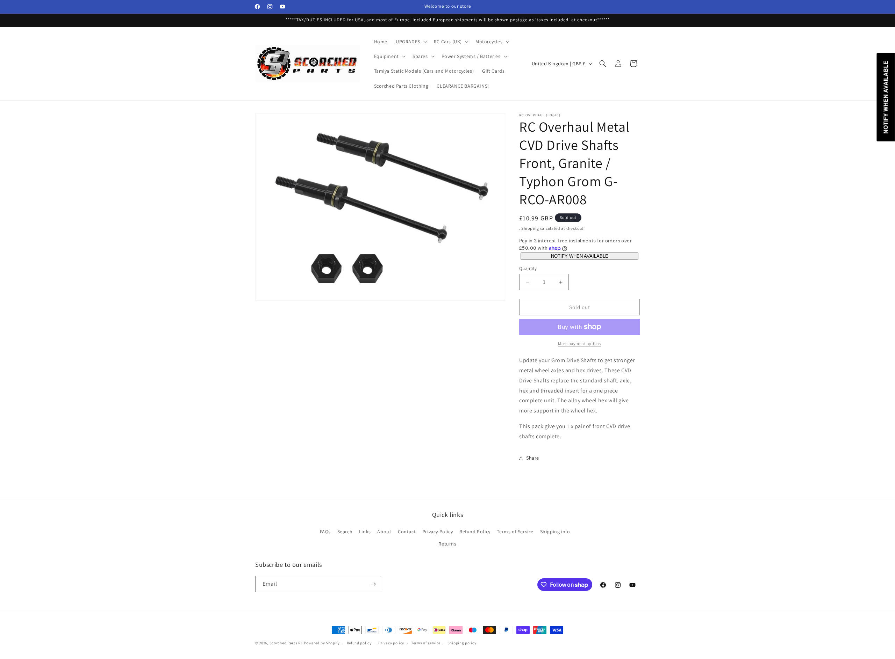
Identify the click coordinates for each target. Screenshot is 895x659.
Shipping (530, 228)
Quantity (528, 268)
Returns (447, 544)
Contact (407, 531)
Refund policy (359, 642)
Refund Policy (475, 531)
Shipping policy (462, 642)
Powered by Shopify (322, 642)
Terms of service (426, 642)
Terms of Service (515, 531)
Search (345, 531)
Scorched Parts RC (286, 642)
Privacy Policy (437, 531)
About (384, 531)
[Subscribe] (373, 584)
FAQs (325, 531)
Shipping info (555, 531)
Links (365, 531)
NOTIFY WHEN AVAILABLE (579, 256)
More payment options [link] (579, 343)
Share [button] (532, 458)
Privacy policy (391, 642)
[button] (411, 41)
